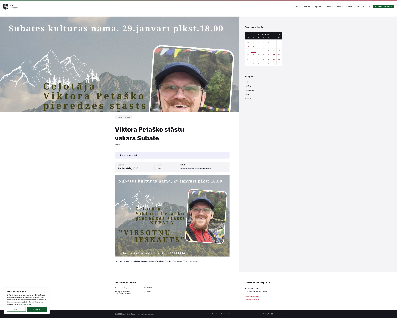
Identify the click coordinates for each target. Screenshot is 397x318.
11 (253, 50)
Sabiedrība (249, 90)
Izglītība (248, 82)
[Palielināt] (227, 178)
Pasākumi (127, 117)
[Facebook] (264, 314)
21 (269, 55)
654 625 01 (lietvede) (252, 296)
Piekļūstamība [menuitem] (221, 314)
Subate (183, 165)
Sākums (119, 117)
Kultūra (117, 145)
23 (279, 55)
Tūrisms (248, 98)
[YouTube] (272, 314)
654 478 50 (148, 292)
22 (274, 55)
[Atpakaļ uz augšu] (280, 313)
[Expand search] (369, 7)
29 (274, 59)
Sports (247, 94)
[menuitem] (295, 7)
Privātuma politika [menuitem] (208, 314)
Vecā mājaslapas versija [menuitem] (247, 314)
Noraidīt (16, 309)
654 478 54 (148, 288)
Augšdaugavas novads (383, 6)
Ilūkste (13, 5)
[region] (27, 301)
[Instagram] (268, 314)
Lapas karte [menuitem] (232, 314)
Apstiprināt (36, 309)
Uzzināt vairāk (26, 304)
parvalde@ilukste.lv (252, 299)
